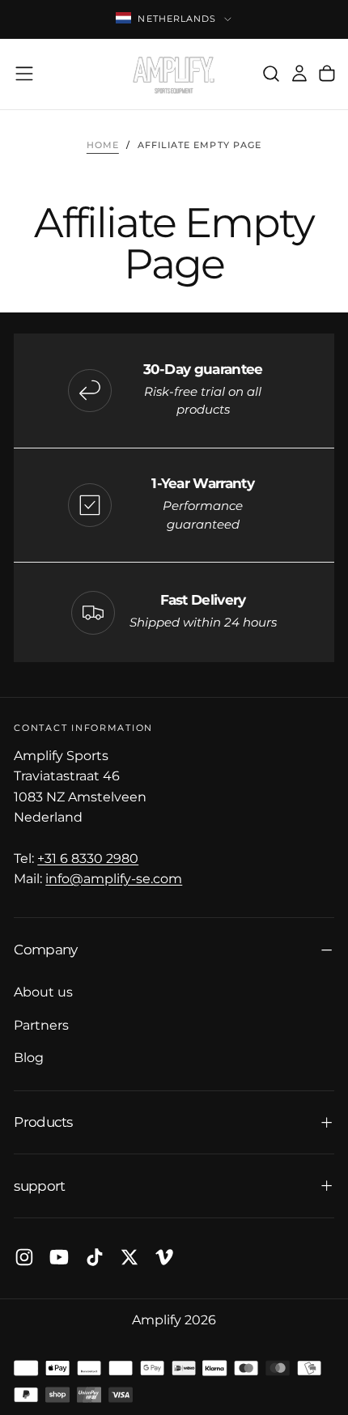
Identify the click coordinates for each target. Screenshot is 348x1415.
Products (43, 1121)
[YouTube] (59, 1257)
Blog (29, 1057)
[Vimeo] (164, 1257)
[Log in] (299, 74)
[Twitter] (129, 1257)
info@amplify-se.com (113, 878)
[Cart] (326, 74)
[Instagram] (24, 1257)
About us (43, 992)
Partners (41, 1025)
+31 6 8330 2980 (87, 858)
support (39, 1185)
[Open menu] (24, 73)
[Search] (271, 74)
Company (45, 949)
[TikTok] (94, 1257)
